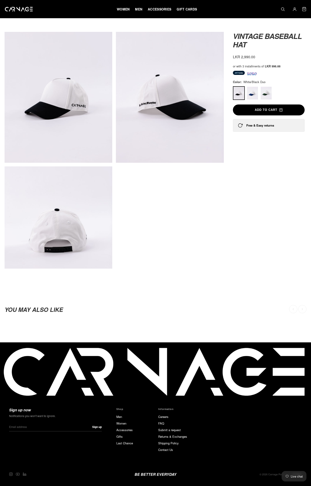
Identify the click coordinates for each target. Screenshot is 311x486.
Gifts (119, 436)
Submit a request (169, 430)
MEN (138, 9)
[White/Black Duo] (239, 93)
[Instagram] (11, 474)
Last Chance (124, 443)
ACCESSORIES (159, 9)
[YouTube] (18, 474)
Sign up (97, 427)
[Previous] (293, 309)
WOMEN (123, 9)
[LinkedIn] (24, 474)
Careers (163, 417)
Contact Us (165, 450)
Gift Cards (187, 9)
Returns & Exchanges (172, 436)
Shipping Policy (168, 443)
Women (121, 423)
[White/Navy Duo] (252, 93)
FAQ (161, 423)
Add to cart (266, 110)
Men (119, 417)
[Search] (282, 9)
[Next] (302, 309)
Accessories (124, 430)
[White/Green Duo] (266, 93)
